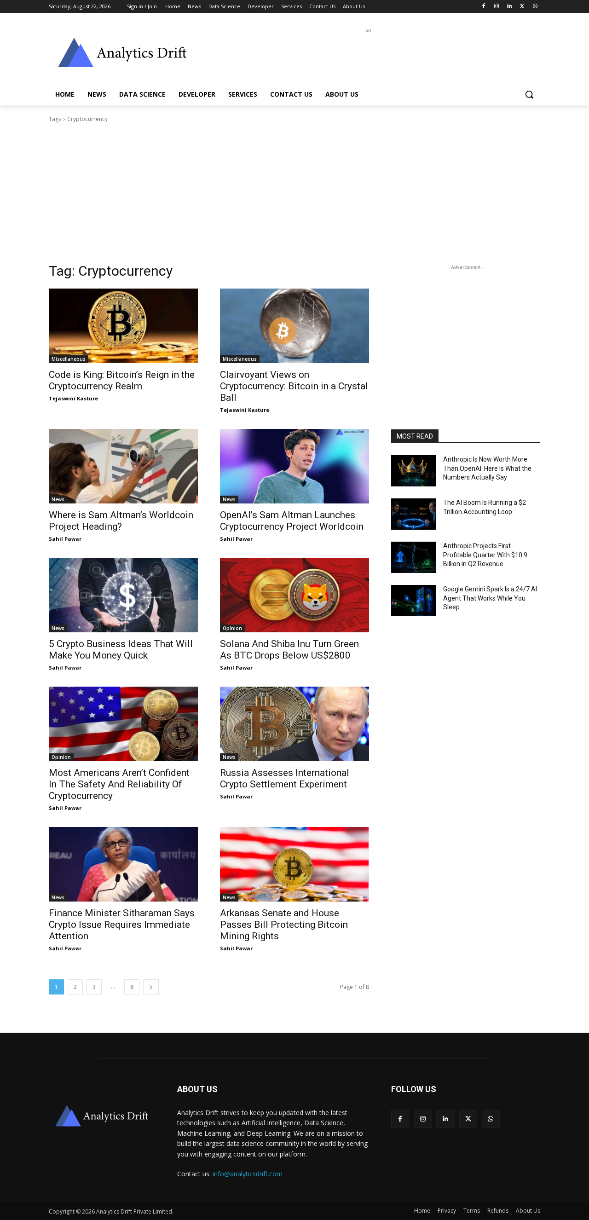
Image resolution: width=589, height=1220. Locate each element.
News (58, 499)
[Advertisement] (363, 56)
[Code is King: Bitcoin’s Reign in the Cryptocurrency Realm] (123, 326)
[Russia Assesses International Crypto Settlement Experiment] (294, 724)
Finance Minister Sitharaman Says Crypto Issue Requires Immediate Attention (122, 925)
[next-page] (151, 987)
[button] (529, 94)
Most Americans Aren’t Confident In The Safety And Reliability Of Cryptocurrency (119, 784)
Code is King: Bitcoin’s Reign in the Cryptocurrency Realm (122, 380)
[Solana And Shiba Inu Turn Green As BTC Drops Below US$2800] (294, 595)
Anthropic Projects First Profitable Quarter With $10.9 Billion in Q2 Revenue (485, 554)
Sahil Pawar (65, 538)
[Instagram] (496, 6)
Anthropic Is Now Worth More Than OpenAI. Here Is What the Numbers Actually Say (487, 468)
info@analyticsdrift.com (248, 1173)
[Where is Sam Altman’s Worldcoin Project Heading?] (123, 466)
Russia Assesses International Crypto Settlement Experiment (284, 778)
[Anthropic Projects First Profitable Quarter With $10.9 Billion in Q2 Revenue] (413, 557)
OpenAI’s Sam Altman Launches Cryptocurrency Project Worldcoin (292, 520)
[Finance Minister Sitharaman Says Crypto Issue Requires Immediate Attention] (123, 864)
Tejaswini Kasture (73, 398)
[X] (522, 6)
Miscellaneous (69, 359)
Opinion (232, 628)
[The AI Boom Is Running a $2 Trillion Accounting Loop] (413, 514)
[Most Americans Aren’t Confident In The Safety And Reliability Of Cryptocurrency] (123, 724)
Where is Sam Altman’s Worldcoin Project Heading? (121, 520)
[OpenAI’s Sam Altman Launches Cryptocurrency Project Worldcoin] (294, 466)
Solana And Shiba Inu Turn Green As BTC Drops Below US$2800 (289, 649)
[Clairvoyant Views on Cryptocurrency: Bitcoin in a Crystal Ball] (294, 326)
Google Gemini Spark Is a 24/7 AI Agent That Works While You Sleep (490, 598)
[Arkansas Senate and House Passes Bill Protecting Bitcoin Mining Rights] (294, 864)
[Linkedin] (509, 6)
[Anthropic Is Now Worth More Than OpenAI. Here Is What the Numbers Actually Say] (413, 470)
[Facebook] (484, 6)
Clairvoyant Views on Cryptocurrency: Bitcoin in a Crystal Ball (294, 386)
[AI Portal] (122, 52)
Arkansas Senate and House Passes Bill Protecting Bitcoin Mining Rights (284, 925)
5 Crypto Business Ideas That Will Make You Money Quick (121, 649)
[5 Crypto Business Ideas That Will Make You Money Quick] (123, 595)
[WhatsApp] (535, 6)
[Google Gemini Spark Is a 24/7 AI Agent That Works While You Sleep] (413, 600)
